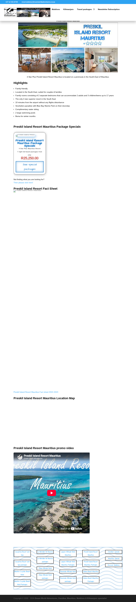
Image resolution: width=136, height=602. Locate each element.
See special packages (30, 167)
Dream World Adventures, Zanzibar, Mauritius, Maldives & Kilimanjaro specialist (71, 598)
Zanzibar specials (114, 552)
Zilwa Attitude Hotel (45, 568)
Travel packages (84, 9)
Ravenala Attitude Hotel (68, 571)
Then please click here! (23, 183)
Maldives (56, 9)
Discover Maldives (114, 565)
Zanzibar (32, 9)
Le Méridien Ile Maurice (45, 552)
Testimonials (10, 16)
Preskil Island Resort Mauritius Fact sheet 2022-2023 (36, 392)
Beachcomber (19, 9)
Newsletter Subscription (109, 9)
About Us (23, 16)
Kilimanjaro (68, 9)
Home (6, 9)
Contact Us (36, 16)
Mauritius (44, 9)
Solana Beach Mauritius (91, 571)
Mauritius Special (113, 558)
